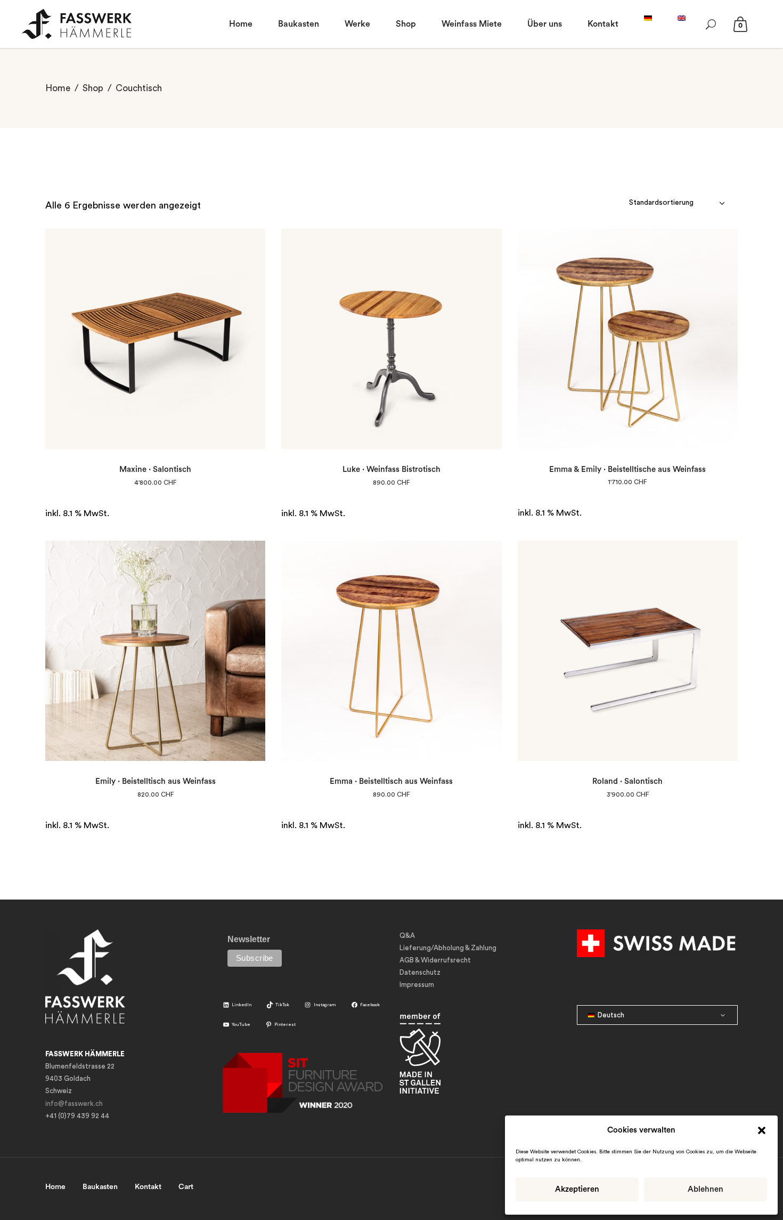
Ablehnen (705, 1189)
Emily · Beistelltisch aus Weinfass (155, 781)
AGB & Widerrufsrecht (435, 960)
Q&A (407, 935)
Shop (93, 88)
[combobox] (678, 202)
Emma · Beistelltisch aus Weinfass (391, 781)
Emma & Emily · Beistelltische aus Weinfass (627, 469)
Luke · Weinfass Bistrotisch (391, 469)
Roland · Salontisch (627, 781)
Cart (185, 1187)
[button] (761, 1130)
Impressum (416, 984)
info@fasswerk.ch (74, 1103)
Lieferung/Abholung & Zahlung (447, 947)
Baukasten (100, 1187)
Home (57, 88)
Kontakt (148, 1187)
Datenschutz (420, 972)
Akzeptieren (577, 1189)
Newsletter (248, 939)
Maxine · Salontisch (155, 469)
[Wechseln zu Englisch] (681, 24)
